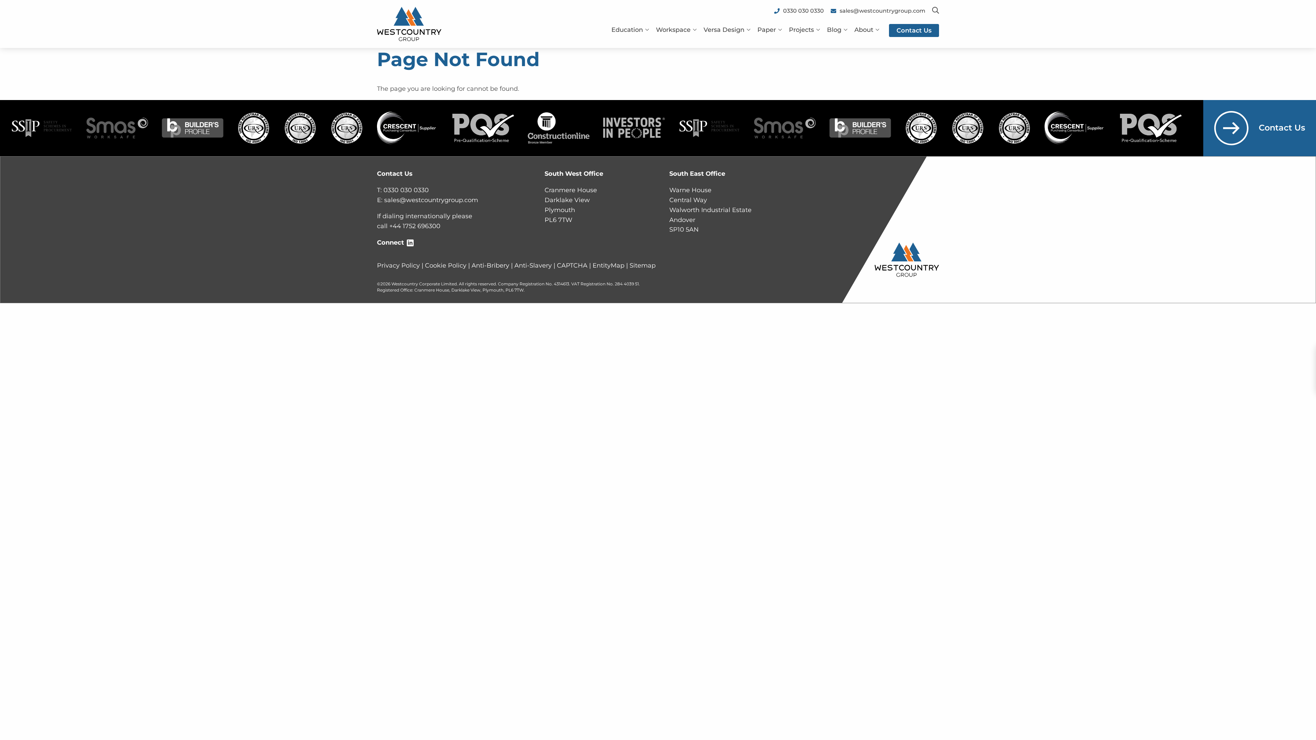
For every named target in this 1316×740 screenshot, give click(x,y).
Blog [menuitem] (834, 30)
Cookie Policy (445, 265)
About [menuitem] (863, 30)
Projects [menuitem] (801, 30)
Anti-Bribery (490, 265)
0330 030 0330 (406, 190)
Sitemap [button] (643, 265)
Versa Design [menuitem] (724, 30)
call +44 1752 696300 (408, 226)
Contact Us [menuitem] (914, 30)
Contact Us (1282, 128)
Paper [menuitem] (766, 30)
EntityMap (608, 265)
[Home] (409, 23)
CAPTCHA (572, 265)
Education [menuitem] (627, 30)
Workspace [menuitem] (673, 30)
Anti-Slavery (533, 265)
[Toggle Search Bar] (935, 11)
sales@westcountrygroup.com (431, 200)
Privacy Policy (398, 265)
